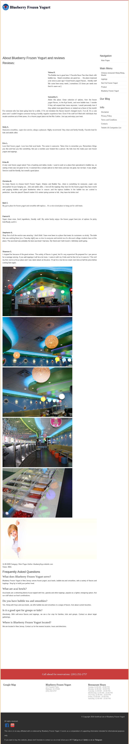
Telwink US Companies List (111, 128)
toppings (104, 79)
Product (104, 87)
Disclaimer (105, 112)
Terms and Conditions (109, 120)
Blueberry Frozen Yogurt (110, 91)
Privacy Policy (106, 116)
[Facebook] (7, 727)
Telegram (98, 740)
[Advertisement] (64, 35)
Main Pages (105, 60)
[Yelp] (13, 727)
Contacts (104, 124)
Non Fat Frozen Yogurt (109, 83)
